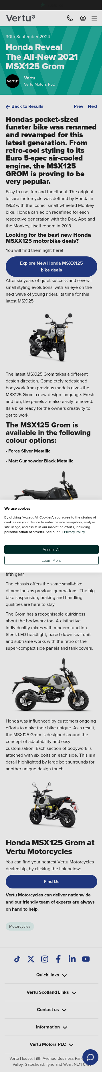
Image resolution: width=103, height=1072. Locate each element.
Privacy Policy (14, 534)
